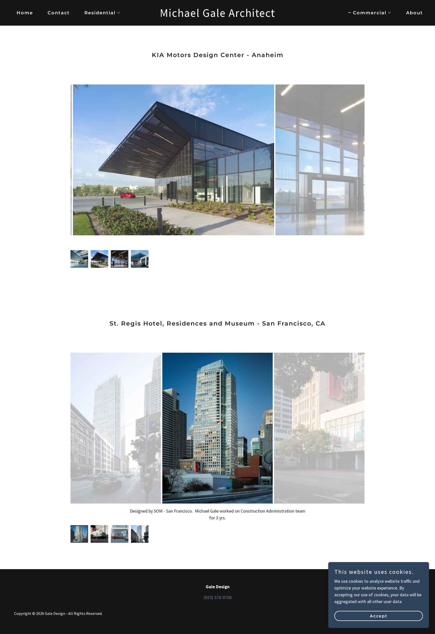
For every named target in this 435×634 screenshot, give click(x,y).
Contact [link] (59, 13)
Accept (378, 616)
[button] (100, 13)
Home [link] (25, 13)
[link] (217, 15)
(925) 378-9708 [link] (218, 597)
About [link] (414, 13)
